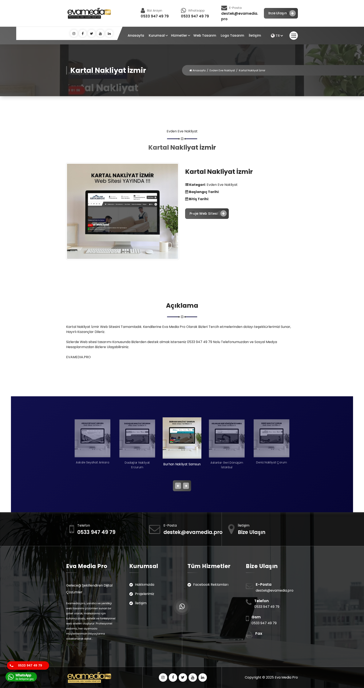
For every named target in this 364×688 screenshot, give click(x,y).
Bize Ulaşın (277, 13)
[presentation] (178, 486)
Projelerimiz (144, 593)
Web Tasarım (204, 35)
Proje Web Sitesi (204, 213)
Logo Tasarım (232, 35)
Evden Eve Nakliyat (222, 70)
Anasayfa (136, 35)
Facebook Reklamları (210, 584)
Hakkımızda (144, 584)
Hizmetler (179, 35)
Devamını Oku (77, 644)
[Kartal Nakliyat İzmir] (122, 211)
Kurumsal (157, 35)
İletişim (255, 35)
